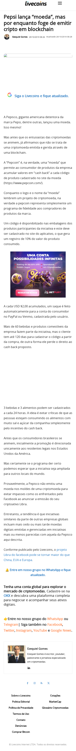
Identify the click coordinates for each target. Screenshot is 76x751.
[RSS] (41, 683)
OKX (7, 595)
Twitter (9, 630)
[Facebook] (27, 683)
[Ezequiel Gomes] (7, 37)
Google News (61, 630)
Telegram (11, 624)
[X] (48, 683)
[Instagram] (34, 683)
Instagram (24, 630)
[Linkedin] (28, 667)
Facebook (54, 624)
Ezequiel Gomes (19, 36)
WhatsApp (55, 618)
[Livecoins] (36, 3)
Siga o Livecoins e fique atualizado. (42, 96)
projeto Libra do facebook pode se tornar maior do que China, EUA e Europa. (37, 555)
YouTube (40, 630)
